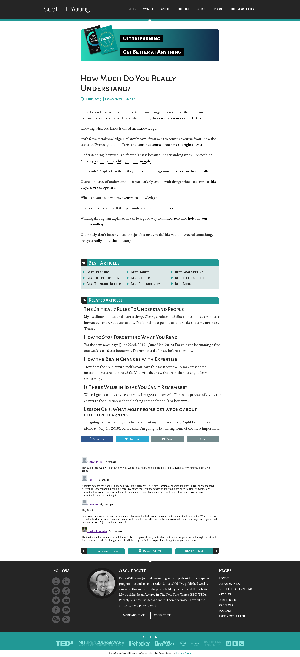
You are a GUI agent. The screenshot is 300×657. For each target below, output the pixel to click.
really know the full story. (112, 240)
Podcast (225, 610)
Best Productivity (145, 284)
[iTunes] (66, 591)
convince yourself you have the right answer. (170, 144)
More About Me (134, 615)
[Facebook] (56, 610)
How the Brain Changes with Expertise (130, 359)
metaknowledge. (144, 128)
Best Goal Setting (189, 272)
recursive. (113, 118)
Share (130, 99)
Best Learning (98, 272)
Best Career (140, 278)
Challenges (227, 600)
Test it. (173, 208)
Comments (113, 99)
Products (226, 605)
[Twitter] (56, 600)
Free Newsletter (232, 616)
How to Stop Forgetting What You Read (130, 337)
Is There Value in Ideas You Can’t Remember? (135, 387)
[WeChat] (56, 619)
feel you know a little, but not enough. (122, 160)
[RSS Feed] (66, 619)
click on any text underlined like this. (178, 118)
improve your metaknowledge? (133, 197)
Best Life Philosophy (103, 278)
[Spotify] (56, 591)
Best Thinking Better (104, 284)
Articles (225, 594)
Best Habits (140, 272)
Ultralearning (229, 583)
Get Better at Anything (235, 589)
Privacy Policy (183, 653)
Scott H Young (66, 12)
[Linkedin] (66, 581)
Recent (224, 578)
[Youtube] (66, 600)
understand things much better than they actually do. (174, 171)
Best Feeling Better (190, 278)
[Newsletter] (66, 610)
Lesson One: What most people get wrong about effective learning (140, 412)
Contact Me (162, 615)
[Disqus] (150, 499)
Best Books (183, 284)
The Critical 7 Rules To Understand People (134, 309)
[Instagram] (56, 581)
